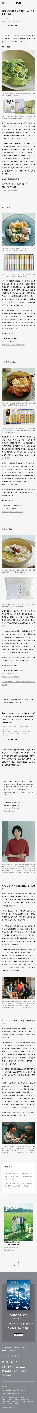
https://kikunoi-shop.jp (10, 676)
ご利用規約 (5, 1386)
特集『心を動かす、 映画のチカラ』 (23, 726)
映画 (10, 726)
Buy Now (18, 1335)
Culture (4, 726)
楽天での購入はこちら (10, 811)
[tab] (3, 3)
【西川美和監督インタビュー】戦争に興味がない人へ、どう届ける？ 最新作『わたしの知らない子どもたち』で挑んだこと (18, 1176)
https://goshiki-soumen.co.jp (12, 512)
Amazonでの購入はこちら (11, 808)
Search (13, 1356)
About (4, 1351)
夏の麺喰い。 (21, 699)
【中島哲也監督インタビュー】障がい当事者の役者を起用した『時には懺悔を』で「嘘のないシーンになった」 (18, 1186)
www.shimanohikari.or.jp (10, 190)
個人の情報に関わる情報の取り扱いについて (13, 1390)
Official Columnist (21, 1347)
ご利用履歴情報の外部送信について (11, 1393)
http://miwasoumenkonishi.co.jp (13, 344)
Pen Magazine (7, 1347)
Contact (12, 1351)
